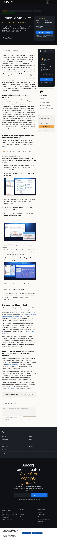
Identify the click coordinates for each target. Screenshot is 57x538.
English (4, 436)
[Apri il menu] (47, 2)
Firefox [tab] (18, 151)
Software (22, 514)
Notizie (21, 519)
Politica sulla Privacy (42, 516)
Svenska (4, 450)
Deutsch (4, 443)
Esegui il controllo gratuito (39, 495)
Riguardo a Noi (41, 512)
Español (31, 446)
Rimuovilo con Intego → (44, 32)
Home (3, 8)
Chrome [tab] (24, 151)
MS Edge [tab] (12, 151)
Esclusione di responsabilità (44, 519)
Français (31, 443)
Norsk (3, 453)
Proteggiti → (46, 79)
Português (5, 446)
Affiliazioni (40, 521)
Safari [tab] (30, 151)
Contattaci (40, 523)
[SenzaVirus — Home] (8, 2)
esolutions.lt (10, 519)
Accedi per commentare (27, 418)
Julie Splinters (8, 37)
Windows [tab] (5, 151)
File (21, 516)
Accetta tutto (26, 533)
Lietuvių (31, 436)
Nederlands (5, 439)
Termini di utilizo (41, 514)
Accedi (52, 1)
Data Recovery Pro (12, 388)
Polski (30, 439)
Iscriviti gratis (46, 126)
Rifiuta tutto (37, 533)
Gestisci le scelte (48, 533)
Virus (21, 512)
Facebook (4, 522)
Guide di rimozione (11, 8)
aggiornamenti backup (12, 364)
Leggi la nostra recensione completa (46, 83)
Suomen (31, 450)
